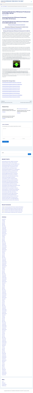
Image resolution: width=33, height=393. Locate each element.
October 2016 (4, 374)
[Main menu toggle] (31, 1)
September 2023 (4, 265)
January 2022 (4, 292)
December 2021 (4, 293)
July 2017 (3, 362)
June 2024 (3, 253)
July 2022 (3, 284)
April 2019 (3, 336)
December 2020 (4, 309)
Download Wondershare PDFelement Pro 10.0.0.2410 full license (11, 93)
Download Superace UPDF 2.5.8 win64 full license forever (10, 166)
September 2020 (4, 313)
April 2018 (3, 350)
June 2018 (3, 348)
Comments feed (4, 384)
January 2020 (4, 324)
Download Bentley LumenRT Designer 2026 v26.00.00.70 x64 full (11, 185)
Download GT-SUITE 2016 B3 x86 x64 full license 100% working (13, 209)
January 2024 (4, 260)
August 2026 (4, 219)
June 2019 (3, 333)
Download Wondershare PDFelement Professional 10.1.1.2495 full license (12, 84)
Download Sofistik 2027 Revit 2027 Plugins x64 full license (10, 193)
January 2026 (4, 228)
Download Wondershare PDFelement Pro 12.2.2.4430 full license (11, 169)
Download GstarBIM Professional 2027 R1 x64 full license (10, 173)
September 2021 (4, 297)
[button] (1, 4)
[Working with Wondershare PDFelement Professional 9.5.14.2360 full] (12, 28)
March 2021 (3, 305)
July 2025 (3, 236)
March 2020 (3, 321)
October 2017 (4, 358)
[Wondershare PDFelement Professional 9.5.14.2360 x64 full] (16, 24)
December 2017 (4, 356)
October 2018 (4, 344)
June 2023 (3, 269)
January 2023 (4, 276)
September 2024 (4, 249)
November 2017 (4, 357)
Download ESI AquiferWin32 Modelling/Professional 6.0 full (10, 182)
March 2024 (3, 257)
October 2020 (4, 312)
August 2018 (3, 345)
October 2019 (4, 328)
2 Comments (3, 118)
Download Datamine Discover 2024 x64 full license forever (10, 190)
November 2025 (4, 231)
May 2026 (3, 223)
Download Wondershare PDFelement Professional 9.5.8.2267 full (11, 86)
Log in (3, 381)
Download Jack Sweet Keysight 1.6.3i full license (8, 177)
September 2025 (4, 233)
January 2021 (4, 308)
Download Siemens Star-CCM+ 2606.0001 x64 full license (10, 161)
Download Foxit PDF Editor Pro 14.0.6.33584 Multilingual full (10, 198)
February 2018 (4, 353)
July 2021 (3, 300)
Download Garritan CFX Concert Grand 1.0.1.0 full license (9, 174)
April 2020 (3, 320)
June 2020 (3, 317)
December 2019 (4, 325)
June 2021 (3, 301)
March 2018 (3, 352)
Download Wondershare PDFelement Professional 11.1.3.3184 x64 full (11, 82)
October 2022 (4, 280)
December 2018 (4, 341)
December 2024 (4, 245)
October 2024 (4, 248)
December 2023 (4, 261)
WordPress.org (4, 385)
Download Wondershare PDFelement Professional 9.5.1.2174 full (11, 89)
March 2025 (3, 241)
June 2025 (3, 237)
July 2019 (3, 332)
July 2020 (3, 316)
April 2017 (3, 366)
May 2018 (3, 349)
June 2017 (3, 364)
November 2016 (4, 373)
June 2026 (3, 221)
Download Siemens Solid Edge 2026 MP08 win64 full (9, 194)
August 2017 (3, 361)
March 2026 (3, 225)
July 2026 (3, 220)
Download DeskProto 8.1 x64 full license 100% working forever (10, 189)
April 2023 (3, 272)
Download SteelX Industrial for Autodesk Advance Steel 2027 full (14, 208)
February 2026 (4, 227)
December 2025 (4, 229)
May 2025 (3, 239)
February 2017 (4, 369)
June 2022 (3, 285)
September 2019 (4, 329)
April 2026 (3, 224)
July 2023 (3, 268)
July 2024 (3, 252)
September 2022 (4, 281)
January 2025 (4, 244)
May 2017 (3, 365)
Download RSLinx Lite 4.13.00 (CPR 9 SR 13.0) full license (10, 181)
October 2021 (4, 296)
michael (3, 208)
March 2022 (3, 289)
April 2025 (3, 240)
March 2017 (3, 368)
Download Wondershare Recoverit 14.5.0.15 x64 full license (10, 165)
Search (3, 152)
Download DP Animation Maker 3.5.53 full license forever (9, 197)
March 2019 (3, 337)
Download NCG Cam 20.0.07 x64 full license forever (9, 186)
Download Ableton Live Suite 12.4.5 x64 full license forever (10, 170)
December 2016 (4, 372)
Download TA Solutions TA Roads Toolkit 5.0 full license (9, 162)
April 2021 (3, 304)
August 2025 (4, 235)
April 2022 (3, 288)
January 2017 (4, 370)
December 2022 (4, 277)
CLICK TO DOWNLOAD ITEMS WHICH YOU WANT (12, 1)
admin (3, 209)
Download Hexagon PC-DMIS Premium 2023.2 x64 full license (13, 212)
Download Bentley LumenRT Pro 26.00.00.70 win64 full (9, 178)
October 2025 (4, 232)
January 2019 (4, 340)
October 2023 (4, 264)
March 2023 (3, 273)
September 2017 (4, 360)
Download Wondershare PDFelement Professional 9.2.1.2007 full (11, 91)
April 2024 (3, 256)
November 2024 (4, 247)
